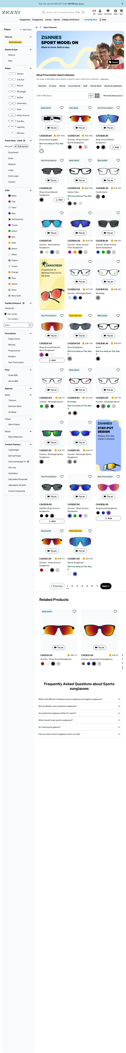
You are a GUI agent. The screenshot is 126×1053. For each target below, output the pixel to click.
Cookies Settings (94, 1039)
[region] (63, 1042)
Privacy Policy (30, 1050)
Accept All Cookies (94, 1046)
